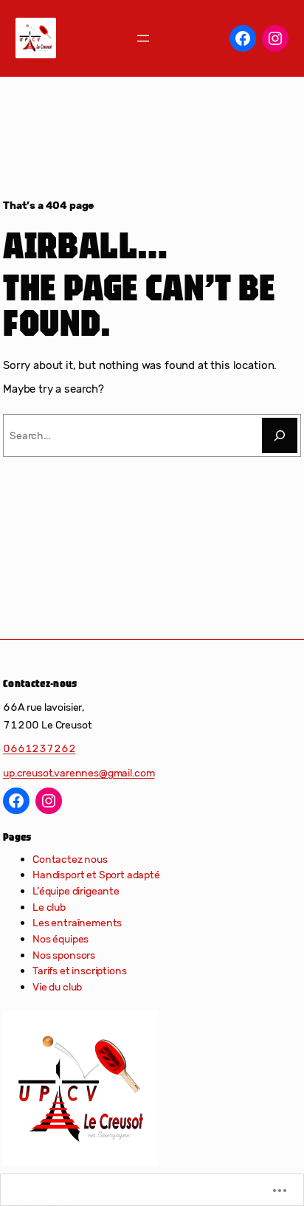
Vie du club (57, 986)
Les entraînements (77, 922)
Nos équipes (60, 938)
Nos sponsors (63, 955)
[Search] (279, 435)
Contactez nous (70, 859)
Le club (49, 907)
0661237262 (39, 748)
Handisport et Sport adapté (96, 874)
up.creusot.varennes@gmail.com (78, 772)
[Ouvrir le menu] (143, 38)
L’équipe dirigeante (76, 890)
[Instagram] (275, 38)
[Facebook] (242, 38)
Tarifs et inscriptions (79, 970)
